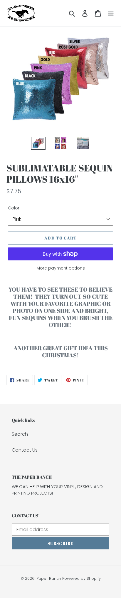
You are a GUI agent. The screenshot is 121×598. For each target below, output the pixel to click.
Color (13, 208)
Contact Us (25, 450)
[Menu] (110, 13)
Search (20, 434)
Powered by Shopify (81, 578)
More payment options (60, 268)
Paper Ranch (48, 578)
